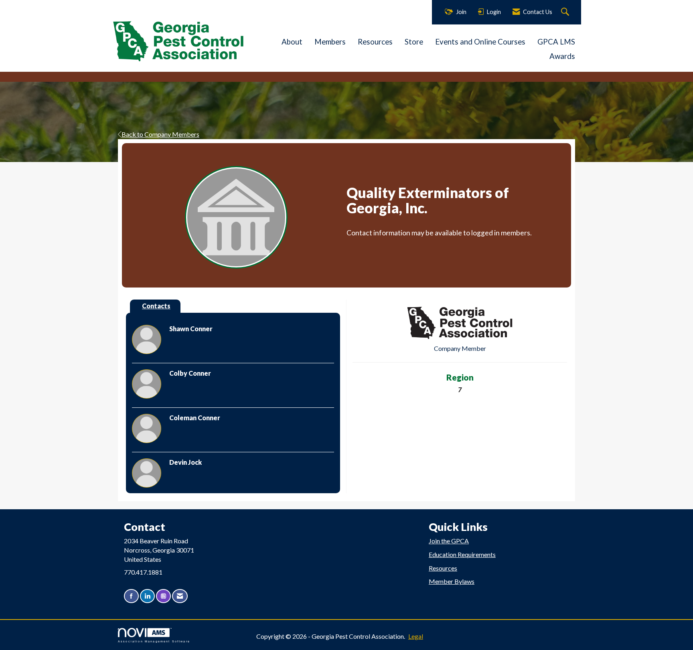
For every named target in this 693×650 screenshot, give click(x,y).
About (292, 41)
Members (330, 41)
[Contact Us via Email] (180, 596)
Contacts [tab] (156, 306)
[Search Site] (566, 12)
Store (414, 41)
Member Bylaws (451, 581)
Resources (375, 41)
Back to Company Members (160, 134)
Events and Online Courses (480, 41)
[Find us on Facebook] (131, 596)
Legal (415, 636)
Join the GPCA (449, 541)
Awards (562, 56)
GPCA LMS (556, 41)
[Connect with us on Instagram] (163, 596)
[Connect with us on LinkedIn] (147, 596)
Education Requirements (462, 554)
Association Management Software (154, 641)
